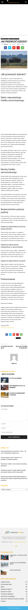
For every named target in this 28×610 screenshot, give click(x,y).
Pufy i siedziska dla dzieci (14, 38)
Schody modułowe (15, 570)
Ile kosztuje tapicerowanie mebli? (18, 563)
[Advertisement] (14, 19)
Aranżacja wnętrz (6, 589)
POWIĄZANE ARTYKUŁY (8, 371)
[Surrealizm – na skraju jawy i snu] (5, 557)
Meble (2, 587)
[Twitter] (16, 546)
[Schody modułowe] (5, 572)
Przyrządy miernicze (7, 594)
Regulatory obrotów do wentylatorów (12, 599)
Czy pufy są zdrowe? (15, 378)
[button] (26, 2)
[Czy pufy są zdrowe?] (5, 380)
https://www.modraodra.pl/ (7, 327)
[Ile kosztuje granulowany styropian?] (5, 395)
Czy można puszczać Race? (7, 347)
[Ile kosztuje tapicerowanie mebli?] (5, 564)
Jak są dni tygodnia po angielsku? (21, 347)
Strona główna (4, 35)
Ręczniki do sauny (6, 591)
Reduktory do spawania (8, 596)
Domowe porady (5, 582)
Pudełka (3, 601)
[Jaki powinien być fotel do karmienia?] (5, 387)
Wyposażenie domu (4, 38)
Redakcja (6, 44)
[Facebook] (11, 546)
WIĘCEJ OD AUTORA (8, 374)
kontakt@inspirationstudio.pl (20, 542)
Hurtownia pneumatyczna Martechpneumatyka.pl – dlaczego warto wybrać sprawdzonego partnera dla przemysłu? (14, 478)
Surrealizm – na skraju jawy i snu (18, 556)
